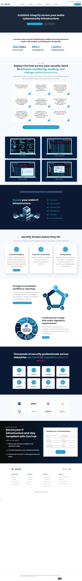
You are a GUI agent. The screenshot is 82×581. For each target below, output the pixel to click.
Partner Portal (78, 1)
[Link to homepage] (5, 4)
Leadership (29, 479)
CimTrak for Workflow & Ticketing (22, 302)
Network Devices (55, 203)
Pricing (13, 477)
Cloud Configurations (56, 218)
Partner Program (47, 477)
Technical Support (63, 481)
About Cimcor (30, 477)
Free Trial (77, 4)
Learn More (16, 270)
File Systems (53, 200)
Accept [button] (60, 578)
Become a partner (47, 486)
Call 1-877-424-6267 (63, 477)
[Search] (62, 4)
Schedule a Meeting (63, 483)
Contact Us (73, 1)
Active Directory (54, 211)
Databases (53, 214)
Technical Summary (15, 483)
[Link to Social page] (63, 469)
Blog (69, 1)
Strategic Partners (47, 483)
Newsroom (29, 481)
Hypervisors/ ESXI (55, 207)
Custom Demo (14, 481)
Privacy (46, 492)
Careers (29, 483)
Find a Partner (46, 481)
